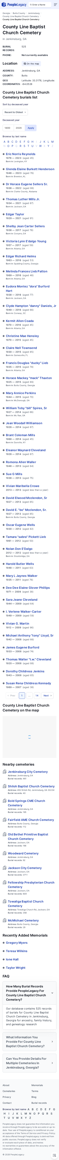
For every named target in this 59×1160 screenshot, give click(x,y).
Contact (7, 1102)
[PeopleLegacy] (14, 4)
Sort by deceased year (15, 104)
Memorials (37, 1085)
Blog (33, 1097)
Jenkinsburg (34, 13)
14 (37, 695)
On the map (33, 63)
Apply (31, 127)
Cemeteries (9, 1091)
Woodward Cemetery (23, 853)
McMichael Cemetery (23, 920)
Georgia (6, 13)
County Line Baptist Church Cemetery (21, 16)
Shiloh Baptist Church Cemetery (31, 786)
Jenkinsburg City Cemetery (28, 771)
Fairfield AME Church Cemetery (31, 820)
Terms (34, 1091)
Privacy (7, 1097)
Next (46, 695)
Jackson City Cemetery (25, 868)
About (6, 1085)
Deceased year (11, 120)
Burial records (39, 1102)
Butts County (19, 13)
